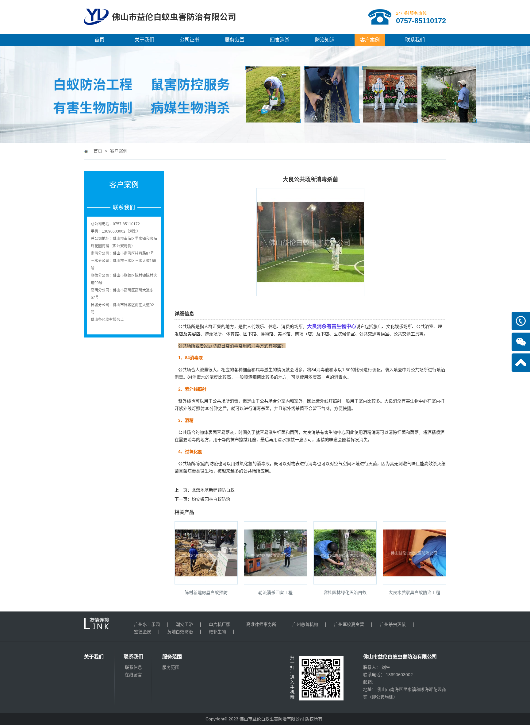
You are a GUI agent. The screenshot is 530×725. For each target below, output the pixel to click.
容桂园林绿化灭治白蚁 (345, 592)
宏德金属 (142, 631)
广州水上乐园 (147, 624)
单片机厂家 (219, 624)
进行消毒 (308, 463)
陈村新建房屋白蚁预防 (206, 592)
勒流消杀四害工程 (275, 592)
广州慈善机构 (305, 624)
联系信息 (133, 667)
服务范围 (234, 39)
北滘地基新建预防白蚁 (213, 490)
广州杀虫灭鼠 (393, 624)
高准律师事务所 (261, 624)
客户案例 (370, 39)
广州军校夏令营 (349, 624)
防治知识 (325, 39)
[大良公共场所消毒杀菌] (310, 291)
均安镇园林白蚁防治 (211, 499)
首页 (99, 39)
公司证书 (189, 39)
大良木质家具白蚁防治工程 (414, 592)
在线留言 (133, 674)
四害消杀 (280, 39)
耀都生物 (217, 631)
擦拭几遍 (247, 439)
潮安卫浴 (184, 624)
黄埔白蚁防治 (180, 631)
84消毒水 (196, 377)
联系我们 (415, 39)
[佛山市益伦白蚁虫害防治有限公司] (160, 31)
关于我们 (144, 39)
